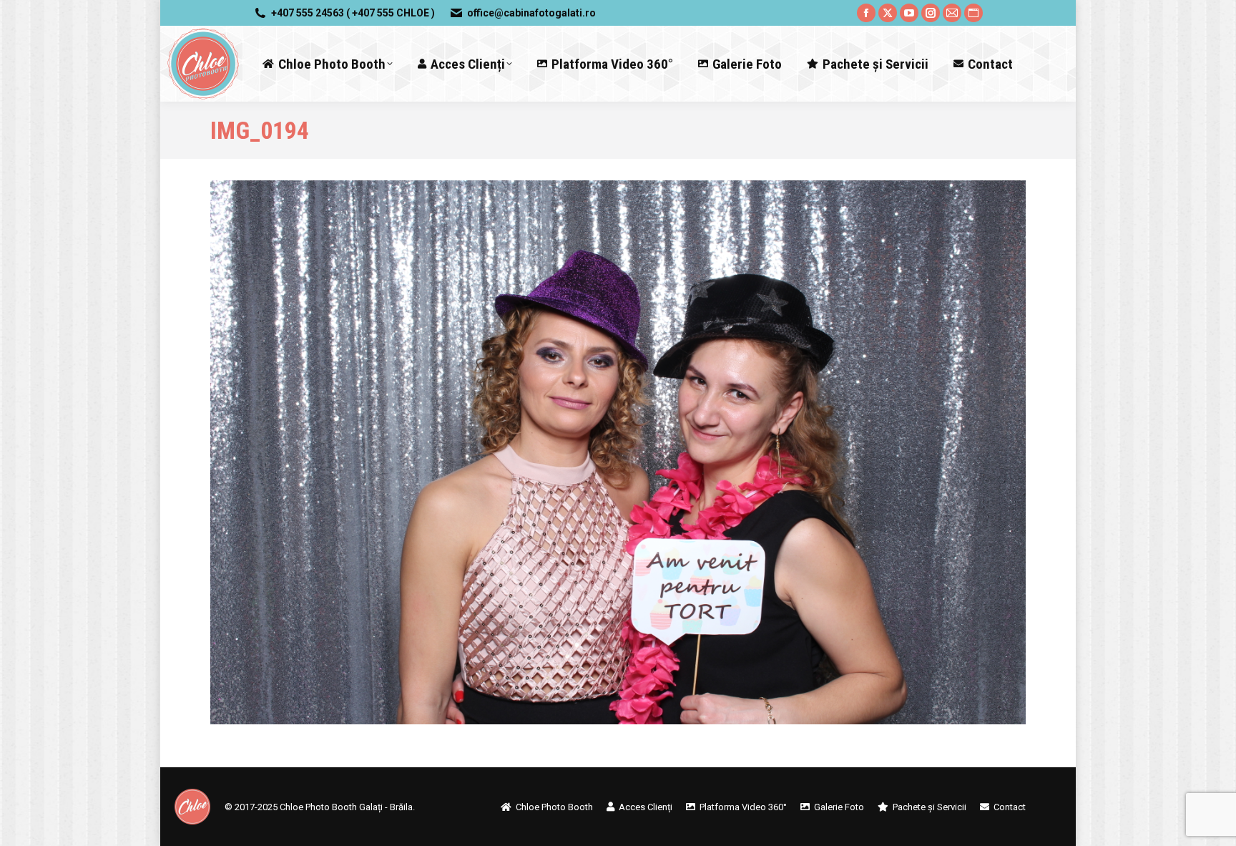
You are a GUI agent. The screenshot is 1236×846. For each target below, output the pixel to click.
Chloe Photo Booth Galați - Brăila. (347, 807)
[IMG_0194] (618, 452)
